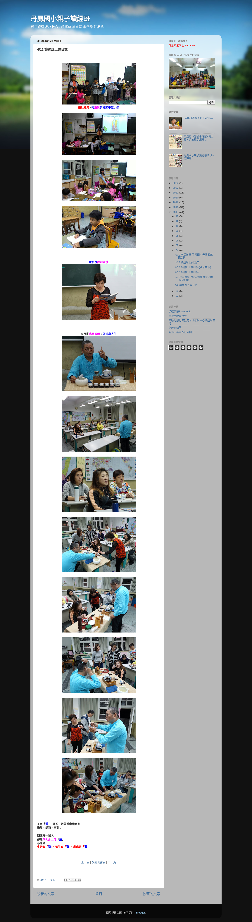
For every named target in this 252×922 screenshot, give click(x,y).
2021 (176, 192)
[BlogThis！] (69, 880)
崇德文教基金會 (178, 316)
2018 (176, 207)
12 (177, 216)
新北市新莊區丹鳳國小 (181, 332)
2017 (176, 212)
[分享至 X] (72, 880)
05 (177, 245)
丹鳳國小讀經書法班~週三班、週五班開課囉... (199, 138)
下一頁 (112, 862)
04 (177, 250)
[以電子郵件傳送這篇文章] (65, 880)
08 (177, 235)
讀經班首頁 (99, 862)
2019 (176, 202)
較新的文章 (45, 894)
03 (177, 291)
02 (177, 295)
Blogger (140, 912)
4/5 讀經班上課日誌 (186, 285)
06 (177, 240)
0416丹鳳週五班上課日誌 (198, 118)
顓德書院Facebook (180, 311)
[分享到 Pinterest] (79, 880)
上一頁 (85, 862)
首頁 (98, 894)
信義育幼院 (175, 327)
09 (177, 230)
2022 (176, 187)
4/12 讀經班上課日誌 (187, 272)
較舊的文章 (151, 894)
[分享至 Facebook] (76, 880)
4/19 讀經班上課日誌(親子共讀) (193, 267)
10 (177, 226)
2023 (176, 183)
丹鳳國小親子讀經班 (60, 19)
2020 (176, 197)
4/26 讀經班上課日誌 (187, 262)
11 (177, 221)
